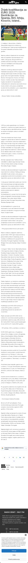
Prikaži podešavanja (14, 559)
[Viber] (14, 461)
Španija (3, 469)
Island (8, 467)
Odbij (14, 555)
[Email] (23, 457)
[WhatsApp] (16, 457)
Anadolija (8, 465)
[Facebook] (9, 457)
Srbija (7, 469)
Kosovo (12, 467)
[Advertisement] (13, 110)
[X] (12, 457)
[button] (25, 535)
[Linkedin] (20, 457)
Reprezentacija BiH (19, 467)
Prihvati (14, 550)
